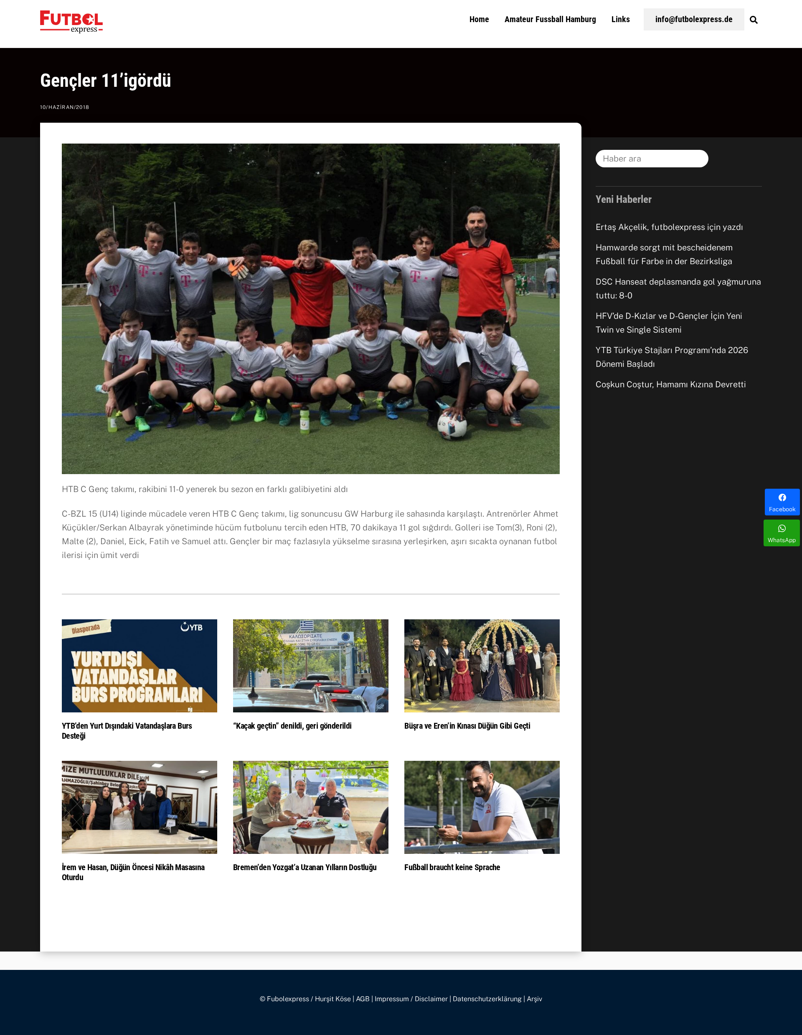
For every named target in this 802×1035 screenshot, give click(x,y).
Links (621, 19)
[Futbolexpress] (71, 28)
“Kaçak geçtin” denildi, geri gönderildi (292, 726)
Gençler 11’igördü (105, 80)
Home (479, 19)
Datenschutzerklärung (487, 999)
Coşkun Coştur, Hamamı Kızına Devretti (671, 384)
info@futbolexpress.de (694, 19)
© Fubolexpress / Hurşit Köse (305, 999)
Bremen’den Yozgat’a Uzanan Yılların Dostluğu (305, 867)
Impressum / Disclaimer (411, 999)
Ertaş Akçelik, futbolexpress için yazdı (669, 227)
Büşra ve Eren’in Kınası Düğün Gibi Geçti (467, 726)
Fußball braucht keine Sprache (452, 867)
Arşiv (534, 999)
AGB (363, 999)
